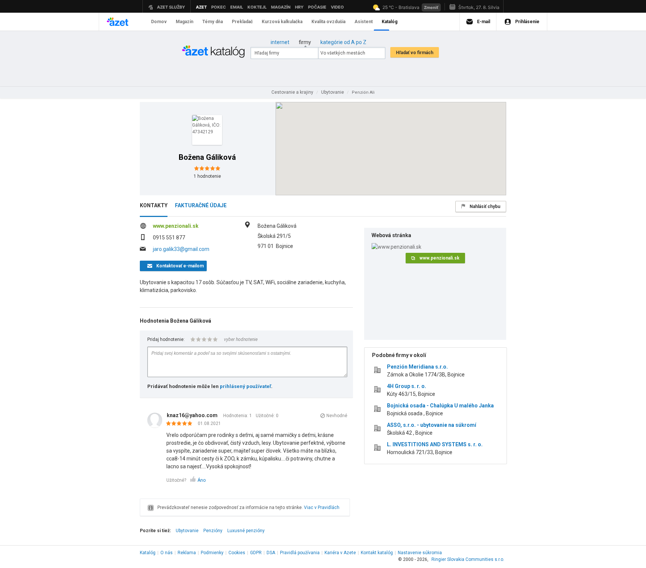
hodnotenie (207, 176)
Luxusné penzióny (246, 530)
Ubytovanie (187, 530)
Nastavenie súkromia (420, 552)
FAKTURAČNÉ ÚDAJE (201, 205)
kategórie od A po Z (343, 42)
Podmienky (212, 552)
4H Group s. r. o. (406, 386)
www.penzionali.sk (176, 226)
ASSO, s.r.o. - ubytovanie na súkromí (431, 425)
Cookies (236, 552)
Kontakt (377, 552)
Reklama (187, 552)
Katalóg (148, 552)
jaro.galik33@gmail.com (181, 249)
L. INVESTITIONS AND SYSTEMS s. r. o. (435, 444)
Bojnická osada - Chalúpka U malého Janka (440, 406)
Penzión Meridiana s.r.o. (417, 367)
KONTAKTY (153, 205)
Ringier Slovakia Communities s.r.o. (467, 559)
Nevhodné (336, 415)
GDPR (256, 552)
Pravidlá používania (300, 552)
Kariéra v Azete (340, 552)
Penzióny (212, 530)
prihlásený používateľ (245, 386)
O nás (166, 552)
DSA (271, 552)
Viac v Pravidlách (321, 507)
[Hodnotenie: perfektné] (181, 424)
